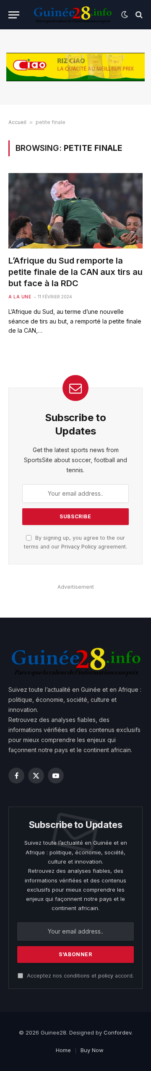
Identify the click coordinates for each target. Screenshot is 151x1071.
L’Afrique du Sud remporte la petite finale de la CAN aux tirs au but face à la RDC (75, 272)
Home (63, 1050)
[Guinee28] (72, 14)
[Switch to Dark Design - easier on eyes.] (124, 14)
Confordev (117, 1032)
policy (105, 976)
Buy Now (92, 1050)
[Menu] (13, 14)
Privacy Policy (78, 546)
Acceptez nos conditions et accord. (79, 976)
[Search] (138, 14)
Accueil (17, 122)
